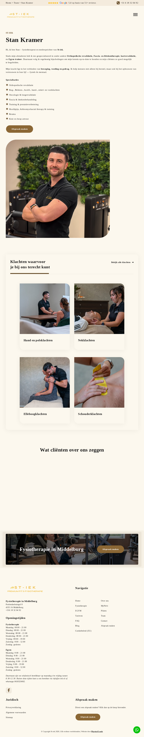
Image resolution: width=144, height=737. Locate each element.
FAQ (77, 621)
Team (16, 3)
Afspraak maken (108, 626)
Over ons (105, 601)
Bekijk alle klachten (120, 262)
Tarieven (79, 616)
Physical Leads (97, 732)
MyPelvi (104, 606)
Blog (77, 626)
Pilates (104, 611)
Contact (104, 621)
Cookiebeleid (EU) (83, 631)
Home (8, 3)
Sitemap (9, 717)
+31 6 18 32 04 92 (129, 3)
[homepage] (21, 14)
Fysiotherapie (81, 606)
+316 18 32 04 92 (13, 610)
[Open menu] (135, 14)
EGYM (78, 611)
